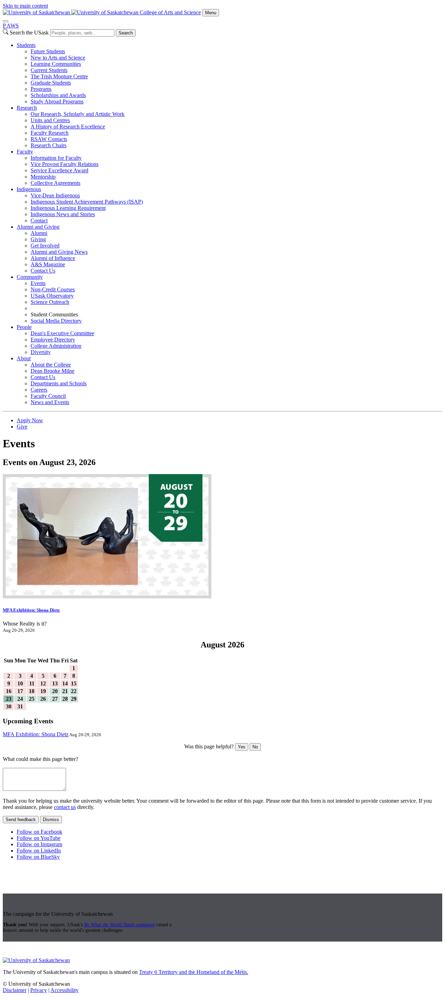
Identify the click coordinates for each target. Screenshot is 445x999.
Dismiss (51, 819)
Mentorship (43, 177)
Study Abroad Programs (57, 101)
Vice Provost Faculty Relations (64, 164)
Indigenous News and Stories (63, 214)
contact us (65, 807)
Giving (38, 239)
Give (22, 427)
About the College (51, 365)
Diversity (41, 352)
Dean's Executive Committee (62, 333)
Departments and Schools (59, 383)
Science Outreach (50, 302)
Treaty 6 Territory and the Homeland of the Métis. (193, 972)
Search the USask (29, 33)
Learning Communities (56, 64)
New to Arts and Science (58, 58)
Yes (241, 746)
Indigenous (29, 189)
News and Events (50, 402)
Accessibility (64, 990)
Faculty (25, 152)
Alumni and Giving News (59, 252)
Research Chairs (48, 145)
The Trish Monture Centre (59, 76)
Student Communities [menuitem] (54, 314)
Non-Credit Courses (53, 289)
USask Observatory (52, 296)
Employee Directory (53, 340)
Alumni (39, 233)
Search (126, 33)
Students (26, 45)
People (24, 327)
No (255, 746)
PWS (11, 26)
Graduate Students (51, 83)
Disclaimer (14, 990)
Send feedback (21, 819)
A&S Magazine (48, 264)
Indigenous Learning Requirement (68, 208)
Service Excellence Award (59, 170)
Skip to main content (25, 6)
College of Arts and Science (170, 12)
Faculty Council (48, 396)
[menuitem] (229, 73)
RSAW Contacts (49, 139)
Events (38, 283)
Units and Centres (50, 120)
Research (27, 108)
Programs (41, 89)
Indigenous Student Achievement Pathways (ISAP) (87, 202)
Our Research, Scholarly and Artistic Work (77, 114)
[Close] (5, 21)
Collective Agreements (55, 183)
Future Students (48, 51)
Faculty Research (49, 133)
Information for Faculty (56, 158)
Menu (210, 12)
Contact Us (43, 271)
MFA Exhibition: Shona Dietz (31, 610)
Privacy (38, 990)
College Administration (56, 346)
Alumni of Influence (53, 258)
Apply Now (30, 420)
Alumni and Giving (38, 227)
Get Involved (45, 246)
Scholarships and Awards (58, 95)
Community (30, 277)
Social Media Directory (56, 321)
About (24, 358)
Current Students (49, 70)
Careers (39, 390)
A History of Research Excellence (68, 126)
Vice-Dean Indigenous (55, 195)
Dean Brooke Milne (52, 371)
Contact (39, 220)
